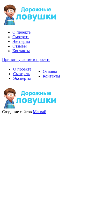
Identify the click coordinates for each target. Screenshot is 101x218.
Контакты (21, 51)
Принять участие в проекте (26, 59)
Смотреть (20, 37)
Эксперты (21, 41)
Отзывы (19, 46)
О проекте (21, 32)
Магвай (39, 112)
